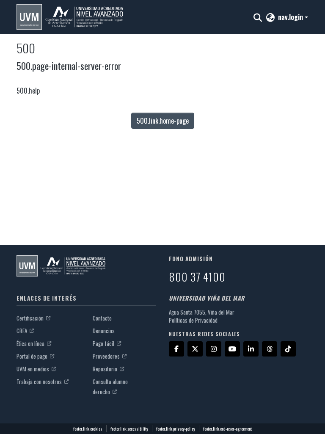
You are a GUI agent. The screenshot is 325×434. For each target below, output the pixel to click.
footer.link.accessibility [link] (129, 429)
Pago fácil (104, 343)
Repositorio (105, 369)
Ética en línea (31, 343)
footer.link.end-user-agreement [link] (227, 429)
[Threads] (269, 349)
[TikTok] (288, 349)
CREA (22, 330)
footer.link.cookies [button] (87, 429)
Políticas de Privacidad (193, 320)
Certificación (31, 318)
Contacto (102, 318)
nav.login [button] (291, 17)
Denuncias (104, 330)
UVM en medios (33, 369)
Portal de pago (33, 356)
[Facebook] (176, 349)
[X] (195, 349)
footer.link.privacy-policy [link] (175, 429)
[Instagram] (213, 349)
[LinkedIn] (251, 349)
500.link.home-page (163, 121)
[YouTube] (232, 349)
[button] (70, 17)
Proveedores (107, 356)
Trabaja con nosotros (40, 381)
